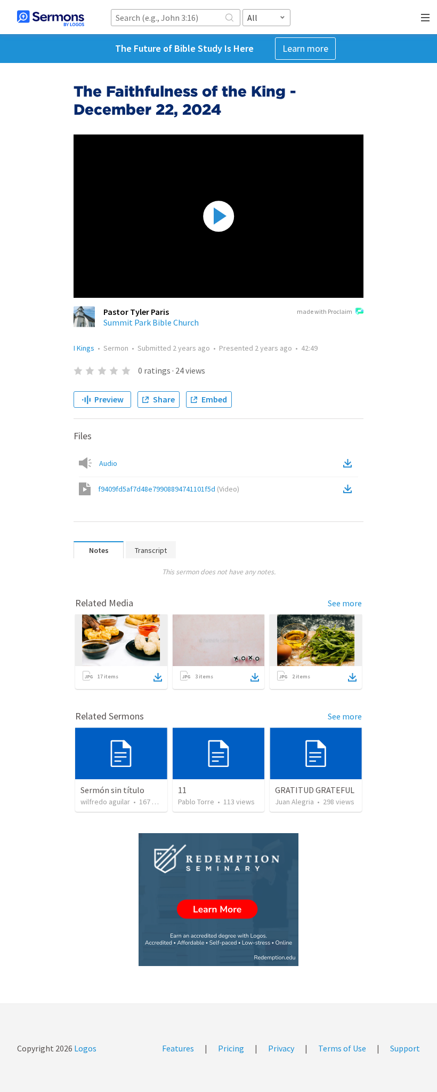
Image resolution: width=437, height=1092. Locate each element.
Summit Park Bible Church (151, 322)
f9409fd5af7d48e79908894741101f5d (168, 489)
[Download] (157, 677)
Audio (108, 463)
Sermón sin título (112, 790)
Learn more (305, 48)
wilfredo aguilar (105, 801)
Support (405, 1048)
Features (178, 1048)
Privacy (281, 1048)
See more (345, 603)
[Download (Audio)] (349, 463)
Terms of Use (342, 1048)
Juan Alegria (294, 801)
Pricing (231, 1048)
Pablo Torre (196, 801)
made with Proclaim (324, 311)
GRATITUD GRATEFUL (314, 790)
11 (182, 790)
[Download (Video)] (349, 489)
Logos (84, 1048)
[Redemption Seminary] (218, 899)
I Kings (84, 348)
